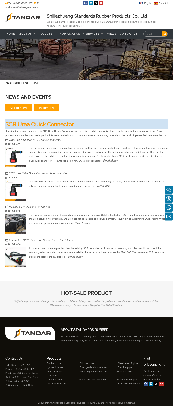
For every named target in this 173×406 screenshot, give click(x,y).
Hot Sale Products (56, 383)
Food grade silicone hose (93, 367)
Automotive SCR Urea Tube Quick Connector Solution (41, 240)
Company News (18, 107)
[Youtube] (101, 3)
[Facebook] (85, 3)
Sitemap (130, 402)
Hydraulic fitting (55, 379)
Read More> (110, 160)
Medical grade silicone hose (94, 371)
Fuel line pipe (124, 367)
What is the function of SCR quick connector (35, 140)
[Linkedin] (91, 3)
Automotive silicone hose (86, 379)
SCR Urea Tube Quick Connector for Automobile (38, 173)
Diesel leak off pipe (127, 363)
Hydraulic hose (55, 367)
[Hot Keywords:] (164, 33)
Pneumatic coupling (127, 379)
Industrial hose (55, 371)
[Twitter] (96, 3)
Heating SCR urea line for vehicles (29, 206)
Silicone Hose (80, 363)
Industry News (46, 107)
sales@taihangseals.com (25, 373)
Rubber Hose (54, 363)
